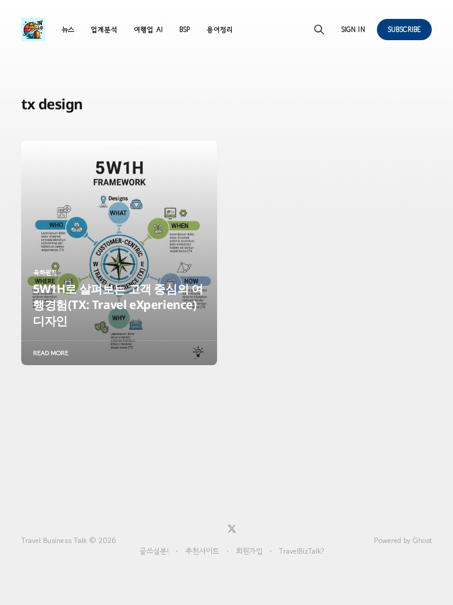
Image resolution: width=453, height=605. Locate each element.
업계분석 (104, 29)
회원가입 (249, 551)
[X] (232, 529)
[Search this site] (319, 29)
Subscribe (405, 29)
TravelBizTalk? (301, 551)
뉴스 (67, 29)
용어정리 (219, 29)
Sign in (353, 29)
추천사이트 (202, 551)
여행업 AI (148, 29)
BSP (184, 29)
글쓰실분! (154, 551)
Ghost (422, 540)
